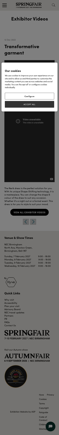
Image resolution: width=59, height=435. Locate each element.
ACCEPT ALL (29, 104)
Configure (29, 96)
